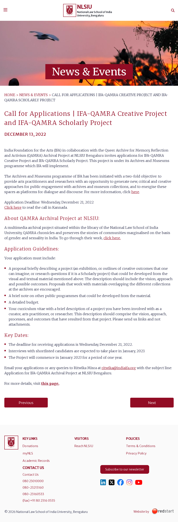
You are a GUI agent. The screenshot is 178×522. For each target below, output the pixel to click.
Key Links (30, 439)
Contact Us (31, 475)
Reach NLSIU (83, 446)
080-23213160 (33, 488)
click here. (112, 238)
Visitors (81, 439)
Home (9, 95)
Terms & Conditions (140, 446)
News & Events (33, 95)
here (135, 192)
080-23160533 (33, 494)
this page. (50, 383)
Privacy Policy (136, 453)
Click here (12, 207)
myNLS (28, 453)
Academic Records (36, 461)
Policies (133, 439)
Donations (30, 446)
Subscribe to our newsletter (124, 469)
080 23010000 (33, 481)
